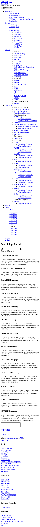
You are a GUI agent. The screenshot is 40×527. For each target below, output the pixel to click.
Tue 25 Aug (18, 42)
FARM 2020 (5, 481)
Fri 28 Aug (17, 48)
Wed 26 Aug (18, 44)
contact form (5, 434)
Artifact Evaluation (20, 73)
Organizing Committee (21, 109)
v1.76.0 (20, 438)
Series (11, 209)
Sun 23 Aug (18, 38)
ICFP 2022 (13, 223)
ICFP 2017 (13, 232)
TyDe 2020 (5, 499)
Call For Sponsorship (16, 17)
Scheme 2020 (5, 497)
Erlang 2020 (5, 480)
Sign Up (4, 525)
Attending (8, 11)
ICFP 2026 (13, 215)
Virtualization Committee (22, 113)
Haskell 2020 (5, 507)
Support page (5, 440)
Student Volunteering (21, 75)
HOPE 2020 (5, 487)
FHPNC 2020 (5, 483)
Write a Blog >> (6, 2)
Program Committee (24, 119)
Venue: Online (14, 13)
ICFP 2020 (5, 430)
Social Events (18, 65)
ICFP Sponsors (19, 69)
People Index (18, 138)
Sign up (7, 240)
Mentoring (17, 77)
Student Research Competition (24, 67)
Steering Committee (20, 111)
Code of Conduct (15, 15)
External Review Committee (27, 121)
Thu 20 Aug (18, 32)
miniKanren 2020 (7, 489)
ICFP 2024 (13, 219)
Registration (13, 21)
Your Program (14, 27)
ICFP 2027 (13, 213)
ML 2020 (4, 491)
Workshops (17, 61)
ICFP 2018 (13, 230)
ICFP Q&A (17, 57)
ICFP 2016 (13, 234)
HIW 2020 (4, 485)
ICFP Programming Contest (23, 71)
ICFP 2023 (13, 221)
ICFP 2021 (13, 225)
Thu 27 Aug (18, 46)
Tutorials (17, 63)
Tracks (7, 50)
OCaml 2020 (5, 493)
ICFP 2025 (13, 217)
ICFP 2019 (13, 228)
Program (8, 23)
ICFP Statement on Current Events (21, 19)
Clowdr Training (19, 54)
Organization (9, 105)
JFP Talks (17, 59)
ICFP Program (14, 25)
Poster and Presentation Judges (28, 126)
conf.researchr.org (11, 438)
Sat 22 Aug (17, 36)
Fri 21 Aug (17, 34)
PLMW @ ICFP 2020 (8, 495)
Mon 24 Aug (18, 40)
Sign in (7, 238)
